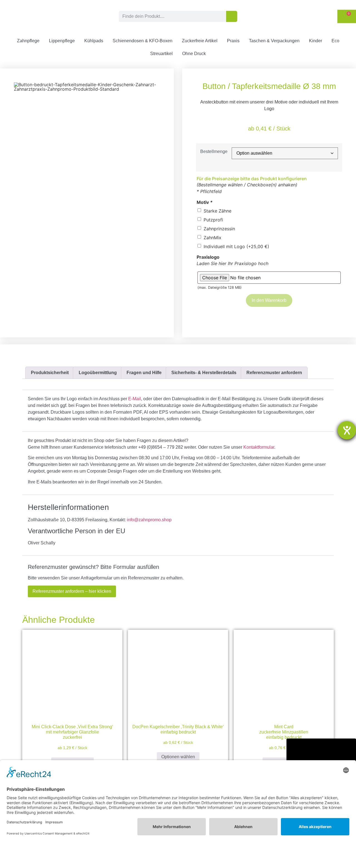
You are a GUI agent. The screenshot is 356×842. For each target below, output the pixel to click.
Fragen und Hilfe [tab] (144, 372)
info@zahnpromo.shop (149, 519)
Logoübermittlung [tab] (98, 372)
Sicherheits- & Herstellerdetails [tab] (203, 372)
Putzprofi (213, 220)
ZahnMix (212, 237)
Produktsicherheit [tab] (50, 372)
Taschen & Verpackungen (274, 40)
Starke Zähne (217, 211)
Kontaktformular (258, 447)
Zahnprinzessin (219, 228)
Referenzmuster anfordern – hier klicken (72, 591)
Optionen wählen (178, 756)
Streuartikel (161, 53)
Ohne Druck (194, 53)
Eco (335, 40)
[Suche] (231, 16)
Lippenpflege (62, 40)
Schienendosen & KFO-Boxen (142, 40)
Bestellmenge (214, 151)
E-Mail (134, 398)
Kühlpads (93, 40)
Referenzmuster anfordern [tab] (274, 372)
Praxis (233, 40)
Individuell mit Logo (236, 246)
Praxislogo (208, 257)
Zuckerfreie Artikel (199, 40)
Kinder (315, 40)
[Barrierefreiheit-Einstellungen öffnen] (347, 430)
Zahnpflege (28, 40)
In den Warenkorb (269, 300)
